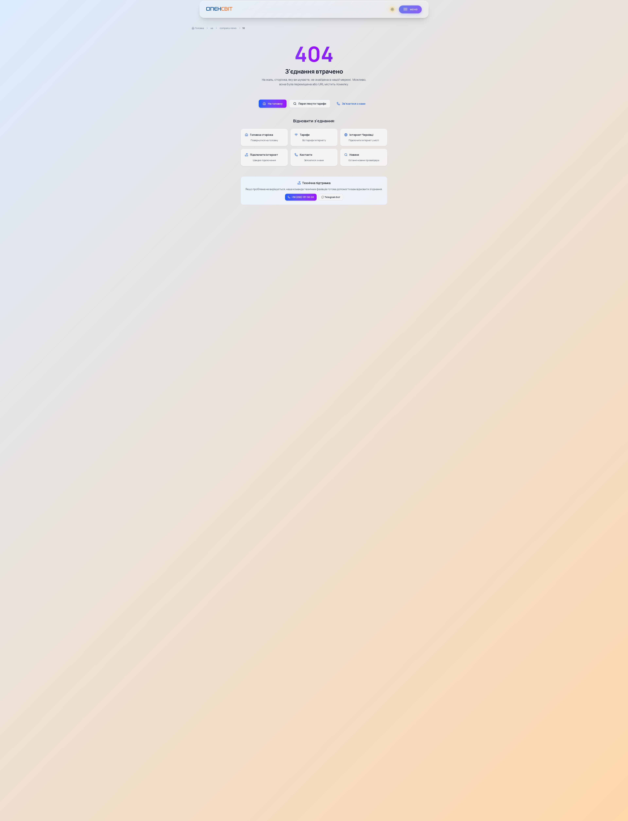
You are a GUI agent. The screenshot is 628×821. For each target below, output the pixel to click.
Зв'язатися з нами (353, 103)
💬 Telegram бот (330, 197)
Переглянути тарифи (312, 103)
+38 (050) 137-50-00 (303, 197)
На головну (275, 103)
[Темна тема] (392, 9)
